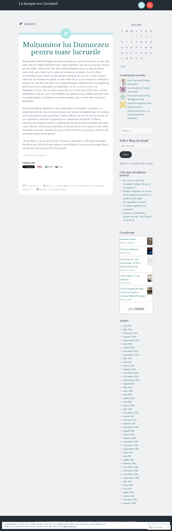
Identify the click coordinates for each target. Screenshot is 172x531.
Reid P (130, 103)
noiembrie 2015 (130, 441)
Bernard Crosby (135, 95)
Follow (126, 154)
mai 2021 (127, 362)
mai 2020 (127, 394)
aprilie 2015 (128, 459)
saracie (27, 189)
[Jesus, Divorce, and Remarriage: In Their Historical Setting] (149, 265)
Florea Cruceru (79, 186)
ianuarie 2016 (129, 438)
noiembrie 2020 (130, 373)
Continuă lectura (35, 155)
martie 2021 (128, 365)
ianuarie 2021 (129, 369)
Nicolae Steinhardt (128, 243)
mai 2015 (127, 456)
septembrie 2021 (131, 355)
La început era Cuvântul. (38, 3)
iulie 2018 (127, 409)
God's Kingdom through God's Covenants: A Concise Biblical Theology (132, 292)
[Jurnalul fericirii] (149, 244)
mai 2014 (127, 488)
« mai (122, 66)
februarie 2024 (130, 333)
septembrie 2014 (131, 478)
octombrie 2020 (130, 376)
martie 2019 (128, 405)
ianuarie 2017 (129, 423)
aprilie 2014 (128, 492)
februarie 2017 (130, 420)
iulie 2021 (127, 358)
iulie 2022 (127, 344)
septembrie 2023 (131, 340)
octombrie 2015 (130, 445)
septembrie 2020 (131, 380)
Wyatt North (126, 283)
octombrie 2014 (130, 474)
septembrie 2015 (131, 449)
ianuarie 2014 (129, 503)
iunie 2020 (128, 391)
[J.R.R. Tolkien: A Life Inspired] (149, 281)
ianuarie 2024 (129, 336)
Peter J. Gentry (127, 299)
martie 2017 (128, 416)
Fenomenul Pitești (129, 249)
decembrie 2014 (130, 467)
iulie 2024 (127, 329)
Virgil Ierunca (126, 253)
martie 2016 (128, 434)
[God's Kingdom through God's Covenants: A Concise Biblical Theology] (149, 294)
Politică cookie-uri (69, 526)
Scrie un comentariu (53, 189)
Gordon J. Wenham (128, 270)
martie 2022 (129, 347)
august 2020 (129, 383)
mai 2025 (127, 326)
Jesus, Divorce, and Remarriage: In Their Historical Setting (130, 263)
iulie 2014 (127, 481)
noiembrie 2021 (130, 351)
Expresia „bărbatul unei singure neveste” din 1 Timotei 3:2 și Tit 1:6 (138, 216)
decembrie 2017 (130, 412)
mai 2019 (127, 402)
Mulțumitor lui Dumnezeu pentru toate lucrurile (66, 48)
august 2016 (128, 431)
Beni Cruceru (133, 80)
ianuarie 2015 (129, 463)
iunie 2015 (127, 452)
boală (50, 186)
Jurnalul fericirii (127, 239)
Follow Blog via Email (134, 140)
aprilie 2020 (128, 398)
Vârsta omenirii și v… (137, 111)
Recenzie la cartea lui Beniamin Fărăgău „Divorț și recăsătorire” (136, 184)
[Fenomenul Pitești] (149, 254)
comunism (61, 186)
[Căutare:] (136, 130)
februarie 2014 (130, 499)
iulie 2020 (127, 387)
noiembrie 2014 (130, 470)
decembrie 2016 (130, 427)
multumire (98, 186)
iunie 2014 (128, 485)
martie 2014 (128, 496)
